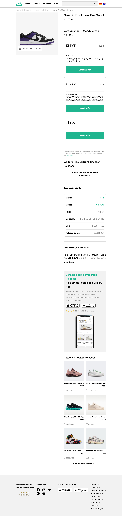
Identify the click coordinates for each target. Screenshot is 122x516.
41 (82, 58)
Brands (94, 484)
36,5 (71, 97)
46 (75, 61)
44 (97, 58)
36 (67, 97)
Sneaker (28, 4)
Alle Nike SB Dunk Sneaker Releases (85, 174)
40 (75, 58)
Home (18, 10)
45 (67, 61)
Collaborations (97, 490)
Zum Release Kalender (83, 463)
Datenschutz (97, 499)
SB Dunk (46, 10)
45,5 (71, 61)
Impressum (96, 493)
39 (71, 58)
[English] (104, 3)
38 (67, 58)
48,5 (97, 99)
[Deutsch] (100, 3)
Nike (37, 10)
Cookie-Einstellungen (97, 507)
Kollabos (37, 4)
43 (93, 58)
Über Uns (95, 496)
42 (86, 58)
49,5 (101, 99)
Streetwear (47, 4)
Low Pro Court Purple (63, 10)
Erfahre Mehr (70, 155)
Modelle (94, 487)
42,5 (90, 58)
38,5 (82, 97)
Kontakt (94, 502)
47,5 (78, 61)
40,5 (78, 58)
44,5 (101, 58)
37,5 (75, 97)
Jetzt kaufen (85, 70)
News (56, 4)
